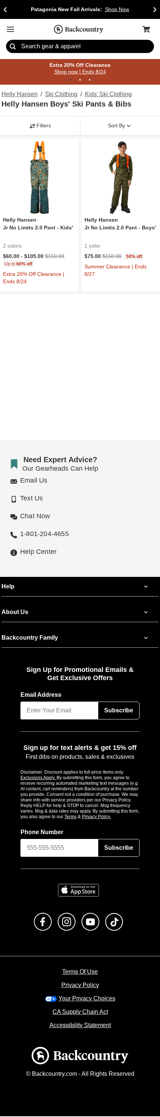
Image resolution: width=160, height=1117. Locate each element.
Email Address (41, 695)
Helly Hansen (18, 94)
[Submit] (13, 47)
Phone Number (42, 832)
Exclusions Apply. (38, 778)
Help (8, 587)
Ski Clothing (60, 94)
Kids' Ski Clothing (107, 94)
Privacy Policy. (106, 817)
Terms (80, 817)
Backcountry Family (29, 638)
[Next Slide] (155, 9)
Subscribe (118, 711)
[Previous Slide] (5, 9)
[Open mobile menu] (10, 29)
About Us (14, 612)
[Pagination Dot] (70, 80)
